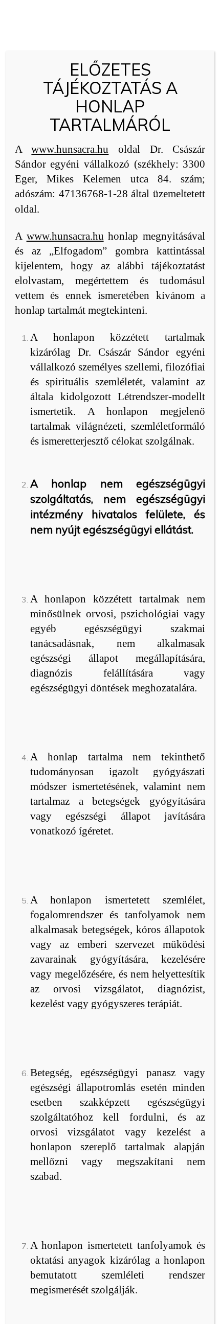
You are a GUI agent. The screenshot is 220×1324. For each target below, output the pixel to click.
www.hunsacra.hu (69, 149)
